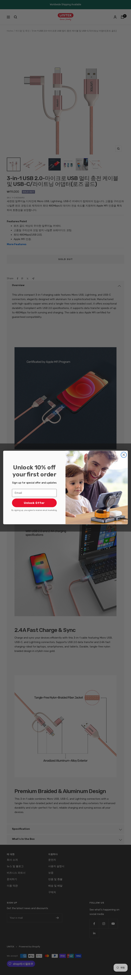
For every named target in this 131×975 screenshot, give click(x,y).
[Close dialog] (124, 455)
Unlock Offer (34, 503)
